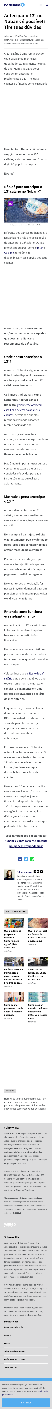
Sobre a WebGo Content (14, 1351)
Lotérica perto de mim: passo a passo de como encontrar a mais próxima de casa (13, 976)
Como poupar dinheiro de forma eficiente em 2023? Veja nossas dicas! (38, 1011)
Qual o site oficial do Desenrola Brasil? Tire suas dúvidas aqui (37, 936)
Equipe (7, 1343)
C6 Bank (9, 253)
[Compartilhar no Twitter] (26, 859)
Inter (40, 248)
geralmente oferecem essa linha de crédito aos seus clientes (23, 410)
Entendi (26, 1402)
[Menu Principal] (41, 5)
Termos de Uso (10, 1367)
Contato (7, 1335)
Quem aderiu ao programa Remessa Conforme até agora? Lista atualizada (12, 939)
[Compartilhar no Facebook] (20, 859)
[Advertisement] (26, 116)
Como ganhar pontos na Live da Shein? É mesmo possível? (13, 1010)
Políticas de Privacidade (15, 1359)
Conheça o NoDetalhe (13, 1327)
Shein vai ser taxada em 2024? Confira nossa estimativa (37, 974)
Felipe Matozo (24, 872)
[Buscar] (47, 5)
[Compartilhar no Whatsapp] (32, 859)
